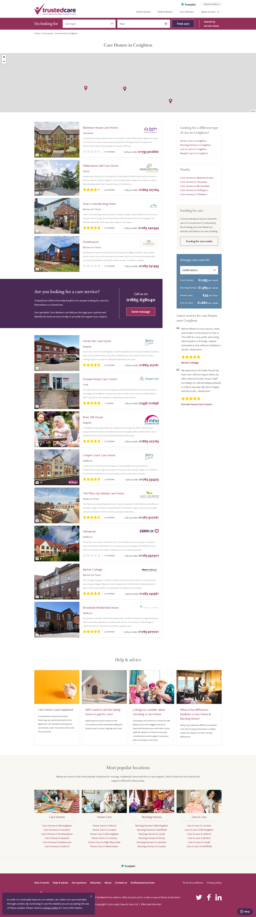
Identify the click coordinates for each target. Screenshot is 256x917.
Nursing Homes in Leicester (152, 842)
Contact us (121, 882)
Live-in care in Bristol (199, 838)
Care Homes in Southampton (57, 834)
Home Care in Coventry (104, 838)
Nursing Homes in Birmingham (151, 825)
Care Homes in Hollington (194, 190)
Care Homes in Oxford (57, 846)
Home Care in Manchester (104, 846)
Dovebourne (91, 242)
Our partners (79, 882)
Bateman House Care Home (100, 127)
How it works (143, 11)
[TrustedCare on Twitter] (199, 897)
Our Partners (187, 11)
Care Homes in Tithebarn (193, 194)
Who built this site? (151, 904)
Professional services (143, 882)
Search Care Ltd (129, 904)
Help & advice (60, 882)
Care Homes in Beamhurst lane (196, 177)
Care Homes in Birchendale (194, 186)
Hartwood (89, 531)
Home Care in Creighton (193, 141)
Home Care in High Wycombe (104, 842)
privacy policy (51, 908)
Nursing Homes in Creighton (195, 145)
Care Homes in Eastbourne (57, 842)
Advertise (95, 882)
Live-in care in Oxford (199, 834)
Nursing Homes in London (152, 846)
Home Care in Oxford (104, 825)
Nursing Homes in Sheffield (152, 829)
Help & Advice (165, 11)
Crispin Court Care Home (99, 455)
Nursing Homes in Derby (152, 838)
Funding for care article (199, 241)
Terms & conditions (193, 882)
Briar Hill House (93, 417)
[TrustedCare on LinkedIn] (218, 897)
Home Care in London (104, 829)
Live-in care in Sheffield (199, 846)
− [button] (4, 61)
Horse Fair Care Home (97, 341)
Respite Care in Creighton (194, 153)
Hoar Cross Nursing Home (99, 204)
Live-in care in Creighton (193, 149)
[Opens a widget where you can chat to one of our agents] (245, 912)
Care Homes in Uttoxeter (193, 182)
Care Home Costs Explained (55, 709)
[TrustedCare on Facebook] (209, 897)
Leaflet (252, 111)
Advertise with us (211, 4)
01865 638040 (140, 299)
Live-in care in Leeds (199, 842)
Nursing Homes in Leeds (152, 834)
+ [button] (4, 57)
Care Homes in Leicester (57, 829)
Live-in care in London (199, 825)
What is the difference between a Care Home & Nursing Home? (195, 714)
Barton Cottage (92, 569)
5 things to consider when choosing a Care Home (149, 711)
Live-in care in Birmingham (199, 829)
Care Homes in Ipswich (57, 838)
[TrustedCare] (55, 9)
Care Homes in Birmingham (57, 825)
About (107, 882)
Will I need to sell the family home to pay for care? (102, 711)
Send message (141, 311)
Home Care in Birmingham (104, 834)
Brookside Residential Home (101, 607)
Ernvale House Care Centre (100, 379)
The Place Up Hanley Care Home (103, 493)
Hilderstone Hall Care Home (101, 165)
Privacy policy (214, 882)
